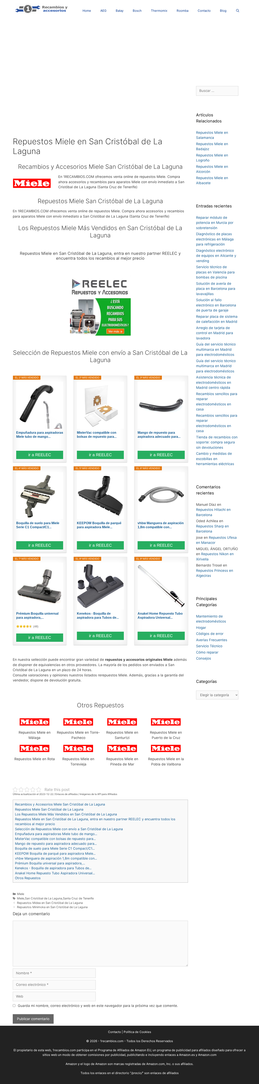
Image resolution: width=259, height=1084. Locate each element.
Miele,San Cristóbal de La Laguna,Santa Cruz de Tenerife (55, 898)
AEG (103, 11)
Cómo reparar (207, 652)
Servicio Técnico (209, 646)
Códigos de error (209, 634)
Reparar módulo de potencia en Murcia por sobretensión (214, 223)
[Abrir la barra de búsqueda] (237, 10)
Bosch (137, 11)
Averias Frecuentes (211, 640)
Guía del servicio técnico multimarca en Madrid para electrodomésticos (216, 349)
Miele (20, 894)
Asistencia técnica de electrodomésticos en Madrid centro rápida (213, 382)
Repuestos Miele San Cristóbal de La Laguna (49, 809)
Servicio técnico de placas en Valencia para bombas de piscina (215, 272)
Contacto (204, 11)
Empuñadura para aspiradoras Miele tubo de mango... (39, 434)
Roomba (182, 11)
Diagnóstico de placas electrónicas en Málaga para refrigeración (215, 239)
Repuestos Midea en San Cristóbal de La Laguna (50, 902)
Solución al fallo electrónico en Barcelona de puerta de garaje (216, 305)
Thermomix (159, 11)
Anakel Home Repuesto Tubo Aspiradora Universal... (160, 615)
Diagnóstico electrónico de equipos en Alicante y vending (216, 256)
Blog (223, 11)
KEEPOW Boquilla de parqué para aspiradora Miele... (99, 525)
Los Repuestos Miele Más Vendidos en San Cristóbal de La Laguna (66, 814)
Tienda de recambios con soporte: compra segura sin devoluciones (217, 442)
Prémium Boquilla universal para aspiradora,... (37, 615)
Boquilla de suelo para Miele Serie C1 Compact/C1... (37, 525)
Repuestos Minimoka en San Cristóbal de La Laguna (52, 907)
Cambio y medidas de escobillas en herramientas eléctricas (215, 459)
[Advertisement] (129, 49)
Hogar (201, 628)
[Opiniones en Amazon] (24, 626)
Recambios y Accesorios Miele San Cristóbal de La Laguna (60, 804)
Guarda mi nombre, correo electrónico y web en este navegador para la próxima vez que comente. (98, 1006)
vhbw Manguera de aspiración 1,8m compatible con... (161, 525)
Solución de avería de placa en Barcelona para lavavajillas (215, 289)
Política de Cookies (137, 1032)
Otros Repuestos (27, 878)
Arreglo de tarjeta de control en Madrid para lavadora (214, 333)
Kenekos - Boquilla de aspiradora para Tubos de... (98, 615)
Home (87, 11)
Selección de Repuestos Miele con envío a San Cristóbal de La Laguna (69, 829)
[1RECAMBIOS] (42, 8)
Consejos (203, 658)
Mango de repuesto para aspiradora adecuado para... (159, 434)
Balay (119, 11)
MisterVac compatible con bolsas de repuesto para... (97, 434)
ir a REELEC (39, 455)
